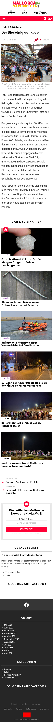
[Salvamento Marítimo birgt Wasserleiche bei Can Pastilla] (26, 325)
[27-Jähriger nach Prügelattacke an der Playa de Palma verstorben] (26, 365)
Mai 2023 (8, 625)
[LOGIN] (50, 18)
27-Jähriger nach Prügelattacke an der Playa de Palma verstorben (24, 384)
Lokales (6, 255)
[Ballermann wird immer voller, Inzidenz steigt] (26, 406)
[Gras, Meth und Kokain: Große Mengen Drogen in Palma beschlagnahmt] (26, 242)
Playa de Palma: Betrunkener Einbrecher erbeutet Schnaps (20, 304)
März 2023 (9, 630)
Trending (40, 13)
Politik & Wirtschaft (12, 675)
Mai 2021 (8, 650)
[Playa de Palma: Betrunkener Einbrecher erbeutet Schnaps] (26, 285)
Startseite (8, 709)
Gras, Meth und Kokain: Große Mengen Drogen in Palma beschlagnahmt (21, 262)
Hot (24, 13)
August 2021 (10, 642)
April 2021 (8, 653)
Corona (6, 418)
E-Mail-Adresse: (26, 519)
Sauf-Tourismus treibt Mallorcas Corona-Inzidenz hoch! (22, 464)
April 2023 (8, 628)
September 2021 (11, 639)
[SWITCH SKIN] (45, 18)
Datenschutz (31, 709)
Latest (11, 13)
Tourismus (9, 678)
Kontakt (19, 709)
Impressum (44, 709)
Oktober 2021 (10, 636)
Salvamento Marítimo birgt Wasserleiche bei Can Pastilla (20, 344)
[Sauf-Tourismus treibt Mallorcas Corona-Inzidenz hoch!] (26, 446)
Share (5, 48)
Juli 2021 (8, 645)
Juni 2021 (8, 648)
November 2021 (11, 633)
